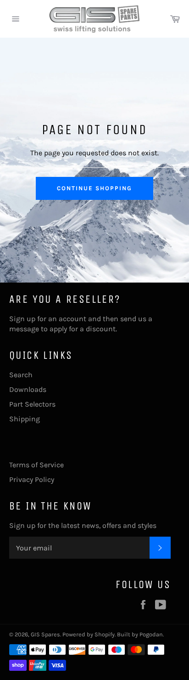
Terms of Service (36, 464)
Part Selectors (32, 404)
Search (21, 374)
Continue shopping (94, 188)
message (24, 328)
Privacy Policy (31, 479)
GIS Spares (45, 634)
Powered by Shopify (88, 634)
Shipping (24, 418)
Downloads (27, 389)
